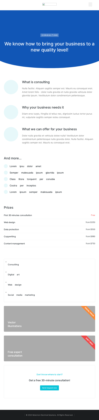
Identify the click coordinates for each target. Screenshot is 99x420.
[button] (90, 4)
